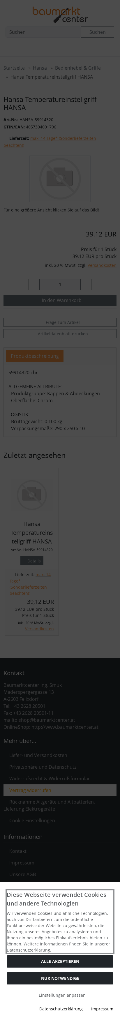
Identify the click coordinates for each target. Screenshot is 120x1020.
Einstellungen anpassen (62, 995)
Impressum (102, 1009)
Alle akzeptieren (60, 961)
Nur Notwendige (60, 978)
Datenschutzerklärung (61, 1009)
